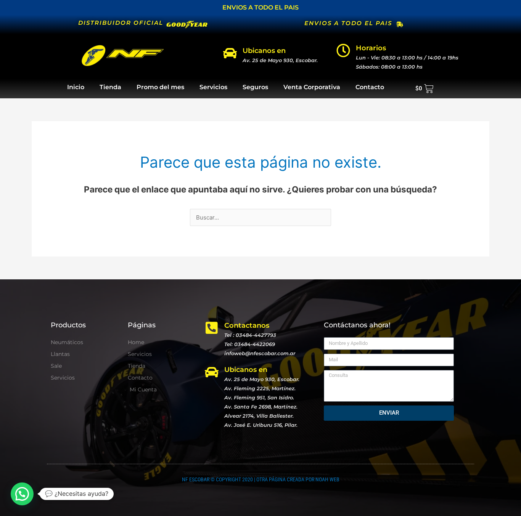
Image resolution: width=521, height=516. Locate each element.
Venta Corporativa (311, 87)
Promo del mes (160, 87)
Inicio (75, 87)
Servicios (213, 87)
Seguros (255, 87)
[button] (22, 493)
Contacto (369, 87)
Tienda (110, 87)
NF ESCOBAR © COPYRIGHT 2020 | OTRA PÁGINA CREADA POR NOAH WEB (260, 479)
